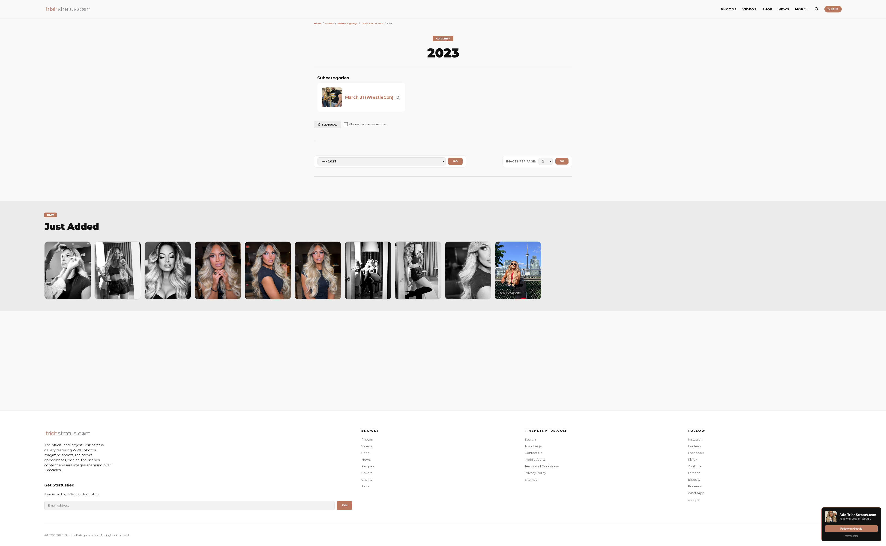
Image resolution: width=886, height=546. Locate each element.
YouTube (695, 466)
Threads (694, 473)
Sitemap (531, 479)
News (366, 459)
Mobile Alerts (535, 459)
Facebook (696, 453)
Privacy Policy (535, 473)
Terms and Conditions (542, 466)
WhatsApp (696, 493)
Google (693, 499)
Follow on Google (851, 528)
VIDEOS (749, 9)
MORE (800, 9)
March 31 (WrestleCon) (369, 97)
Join (344, 505)
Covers (366, 473)
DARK (834, 9)
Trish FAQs (533, 446)
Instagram (695, 439)
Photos (367, 439)
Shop (365, 453)
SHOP (767, 9)
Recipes (367, 466)
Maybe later (851, 535)
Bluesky (694, 479)
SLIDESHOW (329, 124)
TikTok (692, 459)
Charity (366, 479)
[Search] (816, 9)
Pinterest (695, 486)
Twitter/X (694, 446)
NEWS (783, 9)
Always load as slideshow (367, 124)
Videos (366, 446)
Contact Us (533, 453)
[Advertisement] (443, 359)
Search (530, 439)
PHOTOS (729, 9)
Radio (365, 486)
